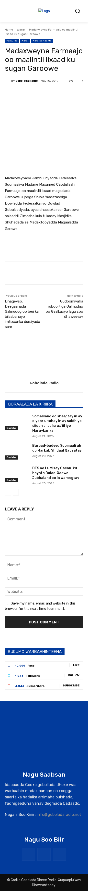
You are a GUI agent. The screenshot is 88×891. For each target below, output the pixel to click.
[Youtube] (59, 854)
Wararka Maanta (42, 40)
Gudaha (11, 428)
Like (76, 665)
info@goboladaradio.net (59, 814)
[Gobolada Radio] (8, 81)
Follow (73, 675)
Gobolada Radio (26, 80)
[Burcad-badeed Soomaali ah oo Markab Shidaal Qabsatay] (16, 451)
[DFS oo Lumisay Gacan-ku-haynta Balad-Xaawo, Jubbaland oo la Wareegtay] (16, 474)
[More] (70, 93)
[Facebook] (25, 93)
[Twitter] (36, 93)
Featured (11, 40)
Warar (21, 29)
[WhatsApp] (59, 93)
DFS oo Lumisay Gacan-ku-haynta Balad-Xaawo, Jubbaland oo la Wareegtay (55, 473)
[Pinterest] (48, 93)
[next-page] (16, 492)
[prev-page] (8, 492)
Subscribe (71, 685)
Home (9, 29)
